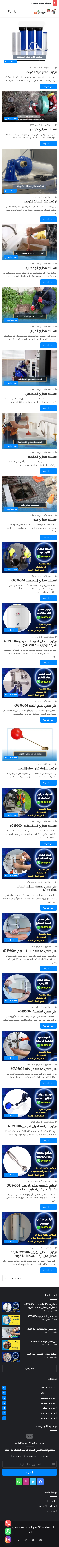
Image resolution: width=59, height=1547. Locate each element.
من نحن (51, 1511)
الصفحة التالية (15, 1278)
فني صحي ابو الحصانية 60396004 (41, 1329)
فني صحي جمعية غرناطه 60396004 (34, 1068)
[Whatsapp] (8, 1531)
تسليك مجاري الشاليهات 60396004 (33, 825)
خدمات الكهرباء (48, 1403)
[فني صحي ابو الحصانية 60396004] (11, 1332)
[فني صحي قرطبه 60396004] (11, 1345)
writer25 (51, 264)
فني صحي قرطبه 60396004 (44, 1341)
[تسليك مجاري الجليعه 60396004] (11, 1357)
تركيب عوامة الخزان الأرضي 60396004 (32, 1126)
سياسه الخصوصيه (46, 1506)
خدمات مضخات (48, 1398)
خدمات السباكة (48, 1388)
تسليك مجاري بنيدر (44, 519)
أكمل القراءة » (48, 86)
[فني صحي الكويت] (45, 11)
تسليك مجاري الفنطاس (41, 393)
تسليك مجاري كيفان (43, 129)
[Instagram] (8, 1539)
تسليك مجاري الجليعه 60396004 (42, 1354)
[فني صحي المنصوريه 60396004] (11, 1320)
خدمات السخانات (47, 1418)
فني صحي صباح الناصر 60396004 (35, 705)
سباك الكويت (48, 68)
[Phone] (8, 1523)
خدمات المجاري (48, 1393)
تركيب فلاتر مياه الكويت (41, 72)
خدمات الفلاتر (48, 1408)
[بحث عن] (9, 12)
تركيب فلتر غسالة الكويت (40, 201)
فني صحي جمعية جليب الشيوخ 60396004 (30, 950)
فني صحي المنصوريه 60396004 (42, 1316)
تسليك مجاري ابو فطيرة (41, 3)
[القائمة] (4, 12)
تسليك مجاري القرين (43, 330)
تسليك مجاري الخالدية (42, 456)
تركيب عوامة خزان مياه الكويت (37, 768)
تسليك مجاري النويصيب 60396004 (34, 580)
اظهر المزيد (29, 1368)
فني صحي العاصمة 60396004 (37, 1011)
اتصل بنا (51, 1501)
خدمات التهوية (48, 1413)
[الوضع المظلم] (15, 12)
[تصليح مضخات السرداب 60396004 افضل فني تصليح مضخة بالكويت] (11, 1307)
